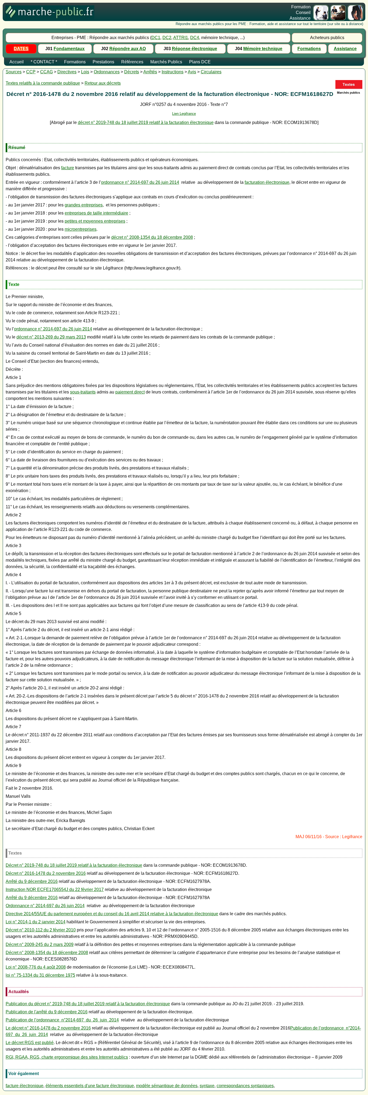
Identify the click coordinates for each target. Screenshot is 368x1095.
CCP (31, 72)
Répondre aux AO (127, 48)
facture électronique (24, 1085)
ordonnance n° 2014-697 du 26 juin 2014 (140, 182)
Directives (67, 72)
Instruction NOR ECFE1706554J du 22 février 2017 (55, 889)
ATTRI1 (180, 37)
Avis (192, 72)
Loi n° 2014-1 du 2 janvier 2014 (35, 922)
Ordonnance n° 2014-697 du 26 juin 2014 (45, 905)
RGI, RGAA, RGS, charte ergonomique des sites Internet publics (67, 1057)
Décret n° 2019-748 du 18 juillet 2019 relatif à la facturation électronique (74, 865)
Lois (85, 72)
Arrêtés (150, 72)
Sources (14, 72)
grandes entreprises (84, 205)
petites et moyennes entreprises (95, 221)
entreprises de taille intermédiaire (96, 213)
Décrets (131, 72)
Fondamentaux (69, 48)
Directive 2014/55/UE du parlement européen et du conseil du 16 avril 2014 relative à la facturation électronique (112, 913)
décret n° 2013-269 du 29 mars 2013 (51, 337)
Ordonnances (107, 72)
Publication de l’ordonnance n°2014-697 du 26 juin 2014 (62, 1020)
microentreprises (80, 229)
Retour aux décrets (103, 83)
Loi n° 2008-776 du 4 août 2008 (36, 967)
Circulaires (211, 72)
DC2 (166, 37)
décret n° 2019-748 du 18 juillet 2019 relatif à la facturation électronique (146, 122)
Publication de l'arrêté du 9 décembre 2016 (47, 1012)
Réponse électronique (194, 48)
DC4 (194, 37)
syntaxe (207, 1085)
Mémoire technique (262, 48)
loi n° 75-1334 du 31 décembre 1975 (40, 975)
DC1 (155, 37)
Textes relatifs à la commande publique (43, 83)
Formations (309, 48)
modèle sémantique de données (166, 1085)
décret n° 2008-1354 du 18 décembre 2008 (152, 237)
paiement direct (130, 392)
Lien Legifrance (184, 114)
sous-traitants (83, 392)
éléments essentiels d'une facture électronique (90, 1085)
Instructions (172, 72)
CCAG (46, 72)
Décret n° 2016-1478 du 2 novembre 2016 (46, 873)
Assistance (345, 48)
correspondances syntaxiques (245, 1085)
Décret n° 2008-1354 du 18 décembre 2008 (47, 952)
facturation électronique (267, 182)
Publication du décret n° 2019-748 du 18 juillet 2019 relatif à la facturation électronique (88, 1003)
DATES (21, 48)
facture (67, 167)
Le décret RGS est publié (30, 1042)
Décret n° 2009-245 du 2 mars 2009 (40, 944)
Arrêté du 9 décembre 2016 (32, 881)
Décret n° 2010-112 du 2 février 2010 (41, 930)
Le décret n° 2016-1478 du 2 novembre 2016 (48, 1028)
